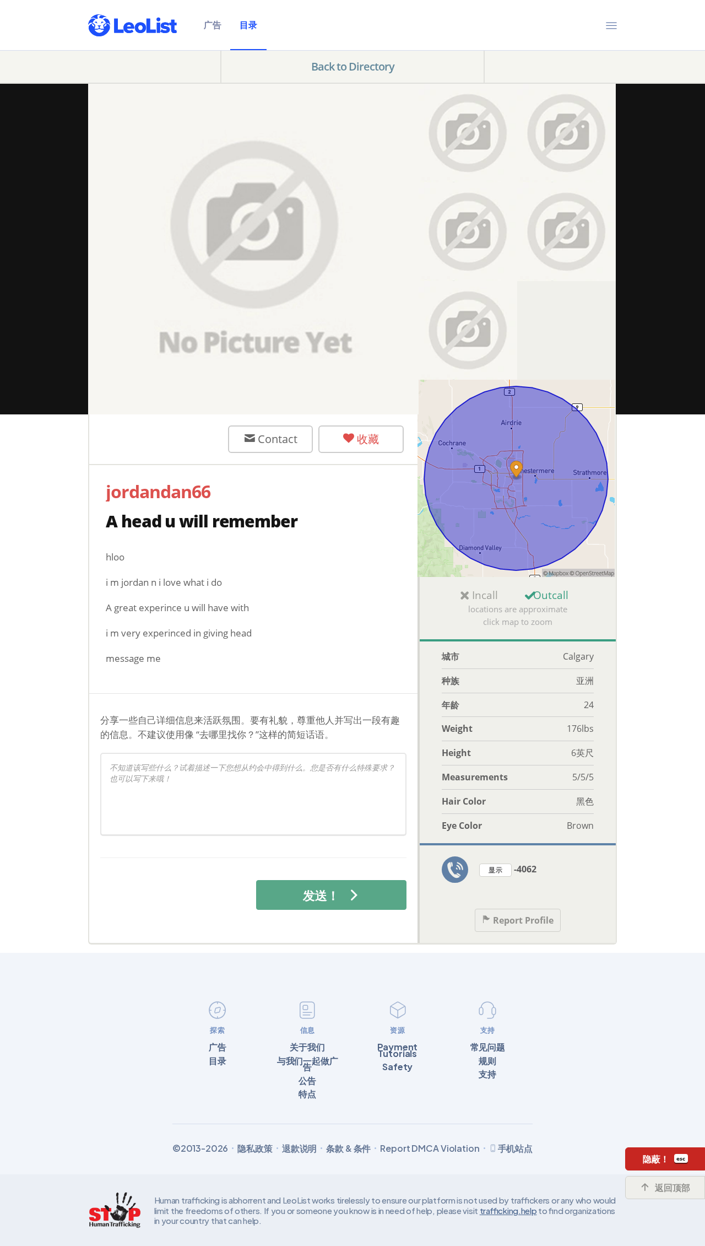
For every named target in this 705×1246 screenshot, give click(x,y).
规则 (487, 1061)
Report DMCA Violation (429, 1148)
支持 (487, 1074)
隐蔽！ (656, 1159)
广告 (212, 24)
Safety (397, 1067)
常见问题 (487, 1047)
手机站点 (515, 1148)
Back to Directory (352, 66)
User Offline (168, 439)
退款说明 (299, 1148)
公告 (307, 1080)
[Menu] (611, 25)
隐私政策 (254, 1148)
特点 (307, 1094)
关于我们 (307, 1047)
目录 (248, 24)
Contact (276, 438)
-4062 (512, 869)
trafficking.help (508, 1210)
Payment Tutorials (397, 1050)
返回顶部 (672, 1188)
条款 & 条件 (348, 1148)
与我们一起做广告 (307, 1064)
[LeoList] (132, 25)
